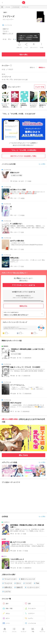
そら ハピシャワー (8, 19)
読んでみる (23, 455)
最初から (32, 67)
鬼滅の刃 (19, 587)
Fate (36, 583)
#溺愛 (10, 419)
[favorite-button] (19, 44)
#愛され (5, 419)
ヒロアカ (6, 591)
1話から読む (23, 54)
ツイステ (27, 583)
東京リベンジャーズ (27, 579)
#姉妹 (15, 419)
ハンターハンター (32, 587)
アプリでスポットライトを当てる (23, 285)
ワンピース (7, 583)
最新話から (42, 67)
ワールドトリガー (10, 579)
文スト (18, 583)
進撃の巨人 (7, 587)
